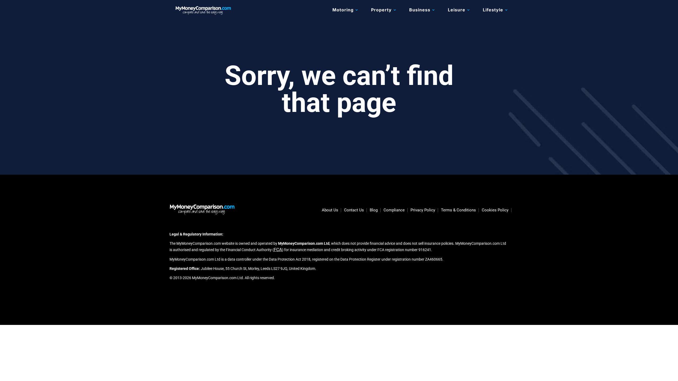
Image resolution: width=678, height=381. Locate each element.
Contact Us (354, 210)
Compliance (394, 210)
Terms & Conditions (458, 210)
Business (419, 10)
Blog (374, 210)
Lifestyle (493, 10)
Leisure (456, 10)
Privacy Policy (423, 210)
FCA (278, 249)
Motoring (343, 10)
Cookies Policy (495, 210)
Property (381, 10)
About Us (330, 210)
